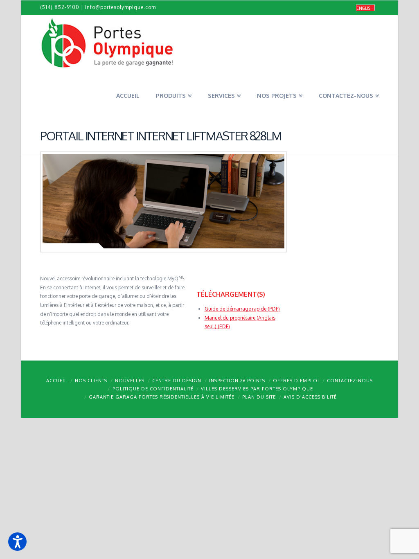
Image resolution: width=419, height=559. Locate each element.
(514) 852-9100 (59, 7)
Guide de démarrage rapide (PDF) (242, 309)
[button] (17, 541)
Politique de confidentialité (153, 389)
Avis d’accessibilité (310, 397)
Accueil (56, 380)
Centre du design (176, 380)
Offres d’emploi (296, 380)
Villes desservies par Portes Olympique (257, 389)
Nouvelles (129, 380)
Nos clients (91, 380)
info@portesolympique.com (120, 7)
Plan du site (259, 397)
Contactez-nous (350, 380)
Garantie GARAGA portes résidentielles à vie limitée (161, 397)
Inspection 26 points (237, 380)
